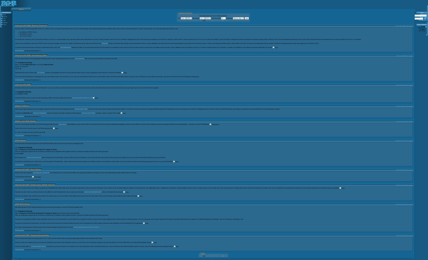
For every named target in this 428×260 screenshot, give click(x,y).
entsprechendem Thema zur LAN (82, 98)
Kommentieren (19, 51)
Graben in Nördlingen (39, 113)
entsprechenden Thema (38, 246)
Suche (5, 16)
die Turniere (41, 72)
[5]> (223, 20)
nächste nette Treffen (81, 109)
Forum (4, 24)
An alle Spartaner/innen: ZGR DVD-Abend (86, 227)
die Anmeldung (79, 58)
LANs (4, 20)
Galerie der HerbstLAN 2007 (93, 192)
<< (200, 20)
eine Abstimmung (65, 47)
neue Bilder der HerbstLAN (41, 173)
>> (226, 20)
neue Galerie (62, 124)
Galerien (5, 22)
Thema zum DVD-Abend (33, 157)
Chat (4, 18)
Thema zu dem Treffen (88, 113)
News (4, 14)
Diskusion (105, 43)
